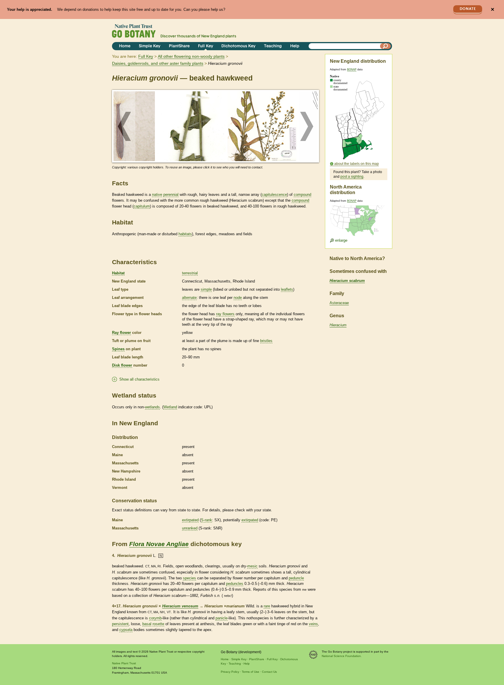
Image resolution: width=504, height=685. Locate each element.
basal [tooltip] (146, 624)
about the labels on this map (356, 164)
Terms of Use (250, 671)
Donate (468, 9)
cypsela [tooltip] (125, 630)
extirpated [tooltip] (190, 520)
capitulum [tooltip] (142, 206)
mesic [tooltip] (252, 566)
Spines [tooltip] (118, 349)
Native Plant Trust (124, 663)
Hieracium (338, 325)
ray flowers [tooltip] (225, 314)
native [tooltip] (157, 194)
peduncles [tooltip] (234, 583)
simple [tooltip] (206, 289)
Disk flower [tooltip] (122, 365)
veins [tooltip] (313, 624)
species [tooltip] (189, 578)
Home (124, 46)
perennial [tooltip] (170, 194)
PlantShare (179, 46)
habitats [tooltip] (185, 234)
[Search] (385, 46)
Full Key (205, 46)
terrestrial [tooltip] (190, 273)
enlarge (340, 240)
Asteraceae (339, 303)
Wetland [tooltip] (170, 407)
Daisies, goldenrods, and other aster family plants (157, 63)
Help (294, 46)
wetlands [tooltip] (152, 407)
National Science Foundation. (342, 656)
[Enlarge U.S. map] (358, 217)
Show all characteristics (139, 379)
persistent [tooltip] (120, 624)
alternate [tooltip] (189, 297)
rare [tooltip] (267, 606)
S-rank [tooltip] (206, 520)
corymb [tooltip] (155, 618)
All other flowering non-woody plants (191, 56)
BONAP (351, 69)
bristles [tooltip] (266, 341)
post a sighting (351, 177)
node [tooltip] (238, 297)
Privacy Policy (230, 671)
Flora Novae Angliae (159, 544)
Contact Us (269, 671)
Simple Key (149, 46)
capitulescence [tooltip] (274, 194)
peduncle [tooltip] (296, 578)
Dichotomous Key (238, 46)
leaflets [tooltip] (287, 289)
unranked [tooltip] (189, 528)
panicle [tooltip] (222, 618)
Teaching (273, 46)
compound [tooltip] (302, 194)
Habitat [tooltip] (118, 273)
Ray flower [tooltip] (121, 332)
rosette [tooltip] (158, 624)
